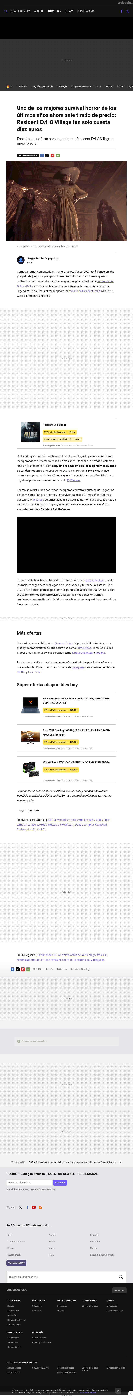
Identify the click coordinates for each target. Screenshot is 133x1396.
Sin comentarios (29, 155)
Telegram (78, 667)
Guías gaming (85, 11)
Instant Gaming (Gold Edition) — (62, 439)
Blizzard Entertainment (102, 1254)
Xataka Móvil (13, 1310)
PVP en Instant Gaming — (59, 432)
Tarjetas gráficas (16, 1241)
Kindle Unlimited (82, 652)
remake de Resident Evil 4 (84, 291)
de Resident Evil (94, 580)
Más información (88, 1392)
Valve (52, 1248)
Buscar (121, 1277)
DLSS (98, 86)
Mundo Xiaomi (14, 1324)
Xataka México (14, 1368)
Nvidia (120, 86)
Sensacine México (65, 1368)
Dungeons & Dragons (81, 86)
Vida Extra (36, 1310)
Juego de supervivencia (42, 86)
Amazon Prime (64, 643)
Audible (100, 652)
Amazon (23, 86)
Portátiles (95, 1241)
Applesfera (12, 1315)
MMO (52, 1241)
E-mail (58, 155)
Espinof (60, 1310)
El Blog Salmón (39, 1337)
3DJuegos (37, 1306)
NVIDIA (109, 86)
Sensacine (62, 1306)
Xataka (10, 1306)
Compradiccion (14, 1347)
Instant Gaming (81, 969)
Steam (69, 11)
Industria (94, 1235)
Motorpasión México (116, 1368)
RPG (12, 86)
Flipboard (52, 155)
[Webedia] (125, 3)
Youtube (33, 1206)
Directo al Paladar (90, 1306)
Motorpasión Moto (115, 1310)
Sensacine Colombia (66, 1372)
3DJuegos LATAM (40, 1368)
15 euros (37, 499)
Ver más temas (16, 1263)
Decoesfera (12, 1342)
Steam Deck (14, 1254)
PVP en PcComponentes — (61, 710)
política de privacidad (45, 1189)
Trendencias (13, 1337)
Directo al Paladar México (90, 1369)
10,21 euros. (74, 480)
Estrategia (54, 11)
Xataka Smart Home (16, 1320)
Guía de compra (20, 11)
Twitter (127, 11)
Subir (117, 1290)
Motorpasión (112, 1306)
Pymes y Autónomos (41, 1342)
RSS (40, 1206)
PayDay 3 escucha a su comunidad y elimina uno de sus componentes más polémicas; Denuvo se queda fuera (73, 1162)
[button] (42, 258)
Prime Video (84, 647)
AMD (51, 1254)
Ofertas (63, 969)
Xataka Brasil (13, 1372)
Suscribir (60, 1182)
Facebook (121, 11)
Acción (38, 11)
